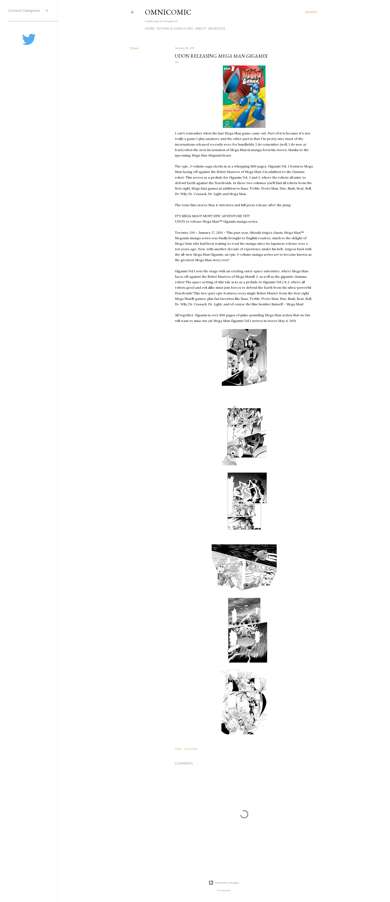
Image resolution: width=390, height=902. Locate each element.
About (200, 28)
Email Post (191, 748)
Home (150, 28)
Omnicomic (168, 12)
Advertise (216, 28)
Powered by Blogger (227, 882)
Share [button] (134, 48)
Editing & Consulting (175, 28)
